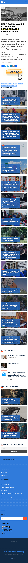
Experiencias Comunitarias (7, 85)
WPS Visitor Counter (10, 533)
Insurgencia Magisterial (6, 497)
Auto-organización (5, 83)
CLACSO (3, 510)
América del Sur (5, 36)
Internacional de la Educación (7, 501)
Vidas (15, 85)
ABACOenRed (4, 490)
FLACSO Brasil (4, 504)
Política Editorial (5, 469)
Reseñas (10, 34)
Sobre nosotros (4, 466)
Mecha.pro (14, 559)
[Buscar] (25, 518)
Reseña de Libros (14, 36)
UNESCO (3, 507)
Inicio (2, 463)
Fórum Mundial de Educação (7, 487)
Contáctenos (4, 475)
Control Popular (14, 83)
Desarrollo (20, 83)
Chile (10, 36)
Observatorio (4, 472)
